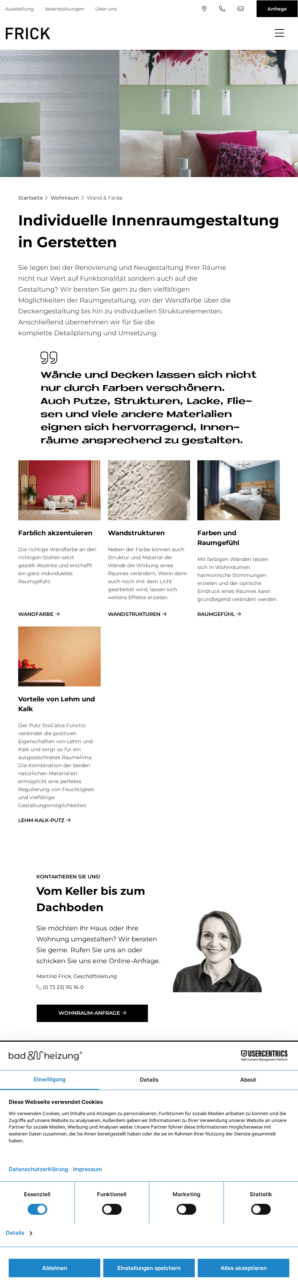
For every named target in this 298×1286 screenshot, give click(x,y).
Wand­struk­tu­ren (136, 533)
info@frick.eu (241, 9)
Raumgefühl (216, 614)
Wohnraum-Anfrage (89, 1013)
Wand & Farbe (104, 198)
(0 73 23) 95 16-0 (223, 9)
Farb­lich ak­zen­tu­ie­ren (55, 533)
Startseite (30, 198)
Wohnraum (65, 198)
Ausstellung (19, 9)
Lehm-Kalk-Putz (41, 820)
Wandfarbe (35, 614)
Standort (205, 9)
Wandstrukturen (134, 614)
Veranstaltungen (64, 9)
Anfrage (277, 9)
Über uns (106, 9)
